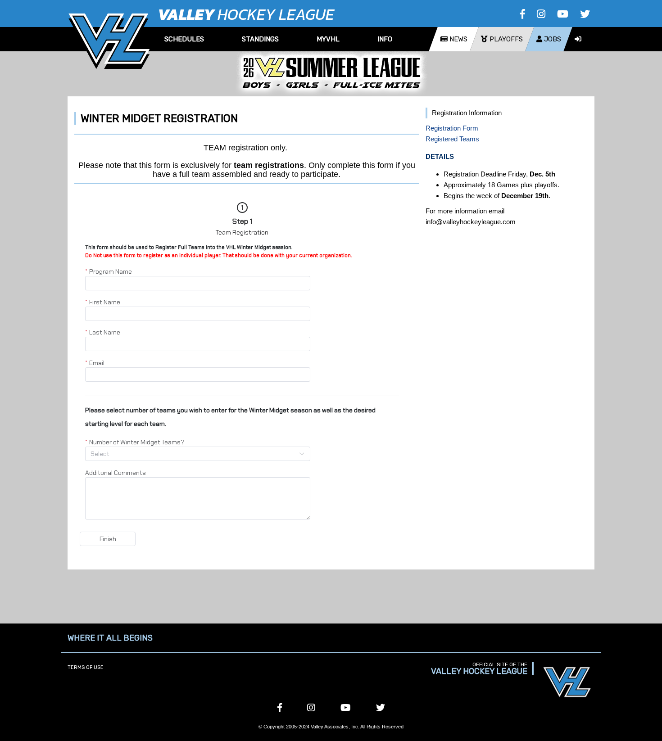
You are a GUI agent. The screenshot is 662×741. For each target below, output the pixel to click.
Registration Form (452, 128)
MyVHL (328, 39)
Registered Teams (452, 139)
